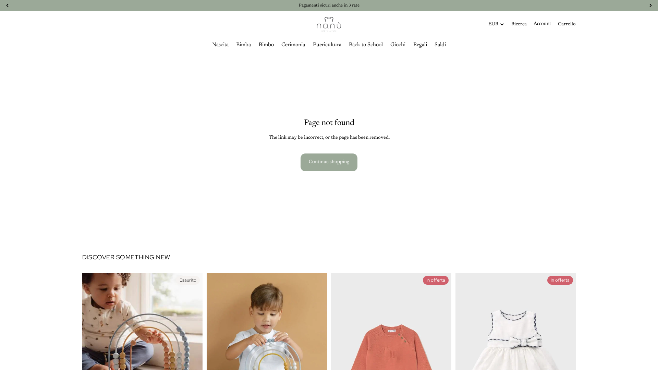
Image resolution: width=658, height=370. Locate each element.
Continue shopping (329, 162)
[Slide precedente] (92, 333)
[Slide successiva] (192, 333)
